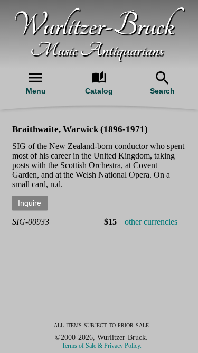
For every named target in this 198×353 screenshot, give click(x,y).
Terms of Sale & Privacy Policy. (102, 345)
